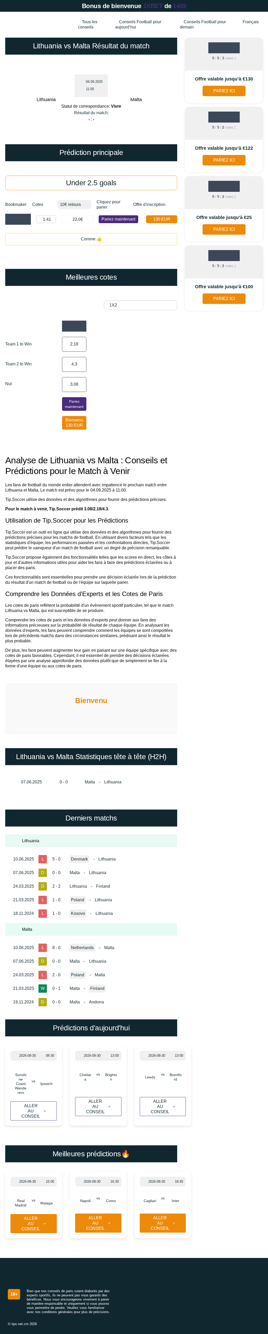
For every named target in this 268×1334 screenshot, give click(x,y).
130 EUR (161, 219)
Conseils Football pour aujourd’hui (138, 24)
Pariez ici (224, 91)
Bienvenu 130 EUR (74, 423)
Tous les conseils (87, 24)
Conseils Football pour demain (203, 24)
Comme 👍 (91, 239)
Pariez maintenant (118, 219)
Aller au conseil (30, 1111)
